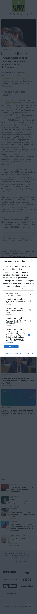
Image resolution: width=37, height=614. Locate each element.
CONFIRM (11, 346)
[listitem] (18, 294)
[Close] (33, 261)
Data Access (18, 353)
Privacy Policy (29, 353)
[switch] (29, 301)
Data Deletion (8, 353)
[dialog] (18, 307)
